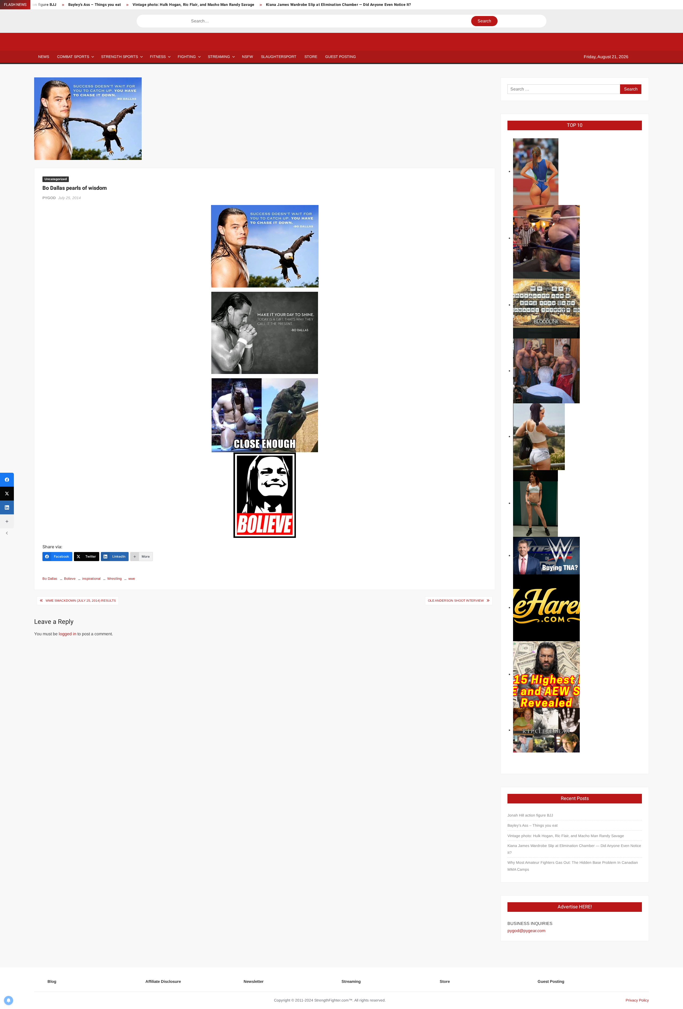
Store (445, 981)
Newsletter (254, 981)
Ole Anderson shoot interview (456, 600)
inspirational (91, 579)
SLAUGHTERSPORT (278, 56)
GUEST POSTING (340, 56)
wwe (131, 579)
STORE (310, 56)
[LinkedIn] (7, 507)
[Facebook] (7, 480)
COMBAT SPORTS (73, 56)
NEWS (43, 56)
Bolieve (70, 579)
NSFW (247, 56)
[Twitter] (7, 493)
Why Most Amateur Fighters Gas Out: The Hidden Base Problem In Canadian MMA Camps (572, 866)
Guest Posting (551, 981)
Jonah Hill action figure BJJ (530, 815)
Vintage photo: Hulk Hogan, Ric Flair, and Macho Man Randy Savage (193, 4)
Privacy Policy (637, 1000)
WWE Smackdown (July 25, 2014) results (81, 600)
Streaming (219, 56)
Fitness (158, 56)
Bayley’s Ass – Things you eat (94, 4)
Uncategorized (56, 179)
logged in (67, 634)
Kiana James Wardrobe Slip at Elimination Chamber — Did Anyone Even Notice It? (338, 4)
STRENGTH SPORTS (119, 56)
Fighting (187, 56)
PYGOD (49, 198)
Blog (51, 981)
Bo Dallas (49, 579)
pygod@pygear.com (526, 930)
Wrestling (114, 579)
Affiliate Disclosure (163, 981)
